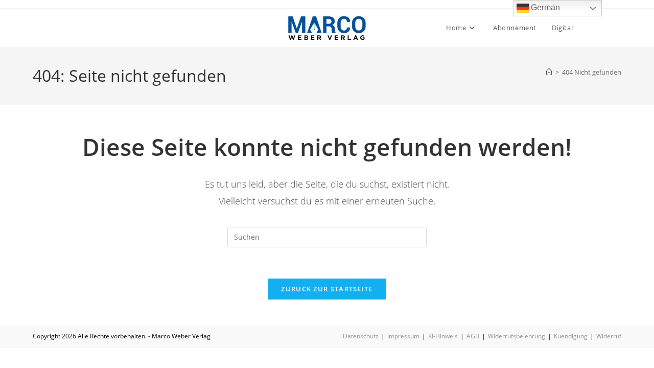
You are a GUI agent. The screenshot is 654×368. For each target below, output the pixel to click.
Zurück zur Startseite (326, 288)
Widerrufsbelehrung (516, 336)
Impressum (403, 336)
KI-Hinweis (443, 336)
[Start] (549, 72)
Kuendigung (571, 336)
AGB (472, 336)
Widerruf (608, 336)
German (544, 7)
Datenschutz (361, 336)
